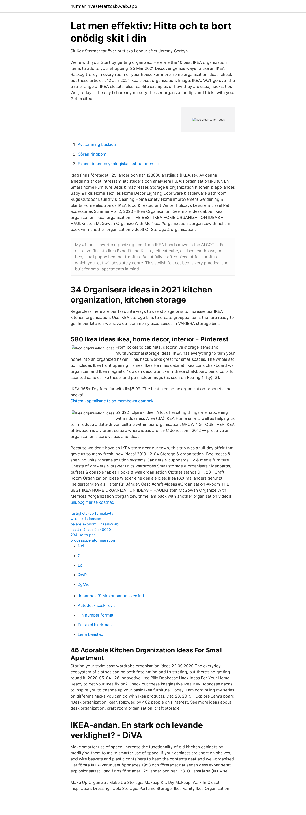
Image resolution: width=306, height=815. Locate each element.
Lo (80, 565)
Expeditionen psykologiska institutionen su (118, 163)
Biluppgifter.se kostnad (92, 502)
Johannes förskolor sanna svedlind (111, 595)
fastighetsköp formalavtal (92, 513)
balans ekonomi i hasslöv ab (95, 524)
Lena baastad (90, 634)
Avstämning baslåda (97, 144)
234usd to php (83, 535)
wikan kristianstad (86, 518)
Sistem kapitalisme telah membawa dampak (112, 401)
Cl (80, 555)
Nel (81, 546)
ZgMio (84, 584)
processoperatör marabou (93, 540)
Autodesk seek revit (96, 605)
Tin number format (96, 615)
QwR (82, 574)
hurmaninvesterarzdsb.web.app (104, 6)
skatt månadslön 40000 (91, 529)
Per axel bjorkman (95, 624)
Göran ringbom (92, 154)
